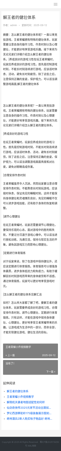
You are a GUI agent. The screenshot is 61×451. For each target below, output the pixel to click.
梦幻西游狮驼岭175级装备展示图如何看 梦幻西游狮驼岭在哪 (30, 413)
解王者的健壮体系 (17, 391)
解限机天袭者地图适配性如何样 (26, 402)
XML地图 (32, 445)
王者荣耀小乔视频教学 (20, 396)
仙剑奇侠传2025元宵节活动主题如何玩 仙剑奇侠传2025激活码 (30, 407)
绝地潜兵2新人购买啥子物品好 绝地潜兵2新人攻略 (30, 418)
